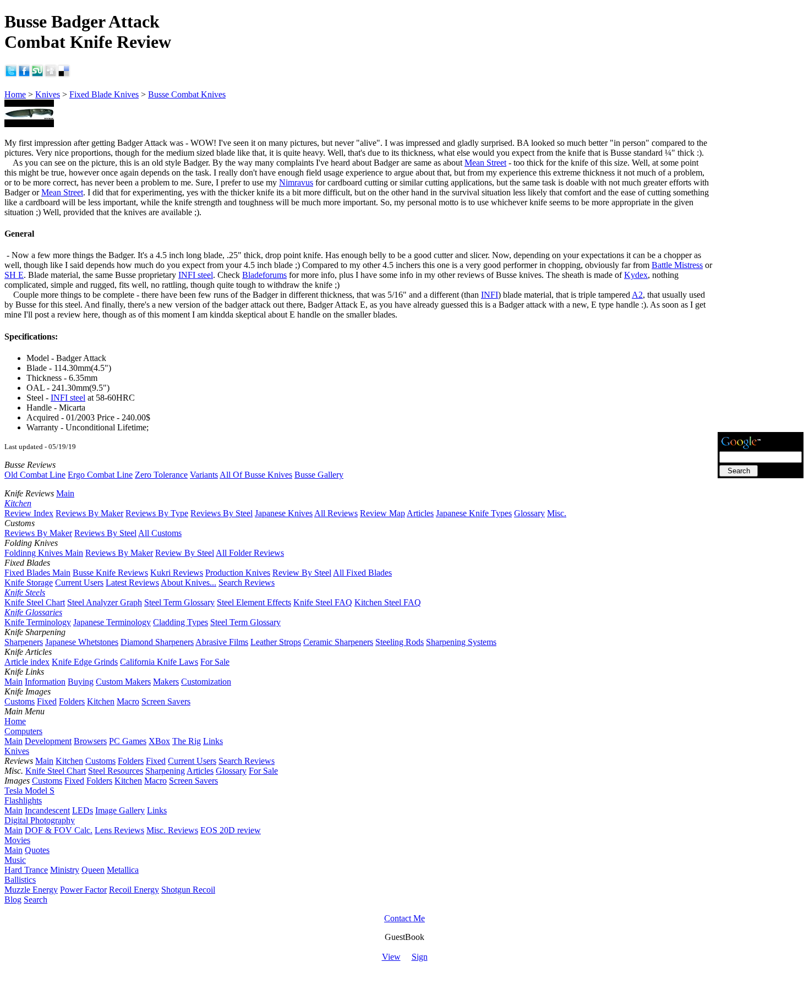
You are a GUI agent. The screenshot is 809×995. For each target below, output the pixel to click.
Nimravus (296, 182)
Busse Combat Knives (187, 94)
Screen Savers (165, 701)
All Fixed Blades (362, 572)
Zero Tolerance (161, 474)
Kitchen (17, 503)
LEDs (82, 810)
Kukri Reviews (176, 572)
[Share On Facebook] (24, 74)
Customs (19, 701)
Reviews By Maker (89, 513)
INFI (489, 294)
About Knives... (188, 582)
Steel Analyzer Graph (104, 602)
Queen (93, 869)
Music (15, 860)
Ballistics (20, 879)
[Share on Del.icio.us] (63, 74)
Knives (47, 94)
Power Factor (83, 889)
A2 (637, 294)
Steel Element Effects (254, 602)
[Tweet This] (11, 74)
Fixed (47, 701)
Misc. (556, 513)
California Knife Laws (159, 661)
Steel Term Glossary (179, 602)
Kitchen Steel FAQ (387, 602)
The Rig (186, 741)
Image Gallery (120, 810)
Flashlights (23, 800)
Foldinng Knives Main (43, 552)
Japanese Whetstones (81, 642)
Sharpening (165, 770)
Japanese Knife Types (474, 513)
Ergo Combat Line (100, 474)
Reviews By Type (156, 513)
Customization (206, 681)
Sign (420, 956)
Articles (420, 513)
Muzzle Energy (31, 889)
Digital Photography (39, 820)
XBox (159, 741)
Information (45, 681)
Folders (72, 701)
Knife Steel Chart (34, 602)
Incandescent (47, 810)
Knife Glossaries (33, 612)
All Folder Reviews (250, 552)
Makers (166, 681)
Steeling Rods (399, 642)
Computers (23, 731)
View (391, 956)
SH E (14, 275)
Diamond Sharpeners (157, 642)
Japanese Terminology (112, 622)
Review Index (28, 513)
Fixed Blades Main (37, 572)
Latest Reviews (132, 582)
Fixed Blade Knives (104, 94)
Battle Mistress (677, 265)
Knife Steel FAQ (322, 602)
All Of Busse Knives (256, 474)
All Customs (160, 533)
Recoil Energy (134, 889)
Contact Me (404, 918)
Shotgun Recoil (188, 889)
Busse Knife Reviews (110, 572)
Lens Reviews (119, 830)
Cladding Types (180, 622)
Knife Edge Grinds (85, 661)
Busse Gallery (318, 474)
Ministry (64, 869)
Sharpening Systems (461, 642)
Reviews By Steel (221, 513)
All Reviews (336, 513)
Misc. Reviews (172, 830)
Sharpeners (23, 642)
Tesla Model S (29, 790)
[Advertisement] (761, 265)
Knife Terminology (37, 622)
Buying (81, 681)
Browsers (90, 741)
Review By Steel (184, 552)
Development (48, 741)
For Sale (214, 661)
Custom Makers (123, 681)
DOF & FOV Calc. (58, 830)
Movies (17, 840)
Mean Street (485, 162)
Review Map (382, 513)
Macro (128, 701)
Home (15, 94)
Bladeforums (264, 275)
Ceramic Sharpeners (338, 642)
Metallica (123, 869)
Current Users (79, 582)
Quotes (37, 850)
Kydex (636, 275)
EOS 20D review (230, 830)
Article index (27, 661)
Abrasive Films (221, 642)
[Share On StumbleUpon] (37, 74)
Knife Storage (28, 582)
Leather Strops (275, 642)
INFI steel (195, 275)
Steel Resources (115, 770)
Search (35, 899)
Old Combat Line (34, 474)
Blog (12, 899)
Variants (204, 474)
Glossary (529, 513)
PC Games (127, 741)
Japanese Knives (284, 513)
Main (65, 493)
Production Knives (237, 572)
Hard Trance (26, 869)
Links (213, 741)
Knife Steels (24, 592)
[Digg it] (50, 74)
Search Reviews (246, 582)
